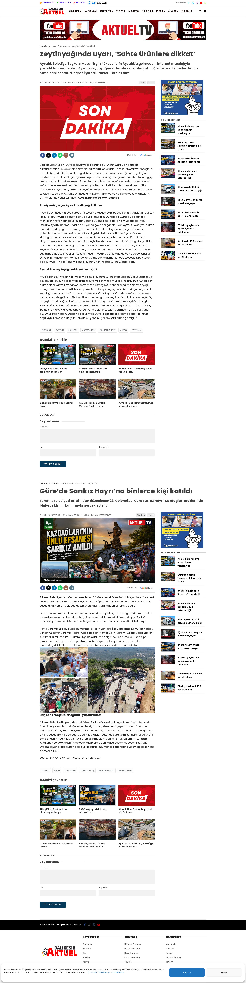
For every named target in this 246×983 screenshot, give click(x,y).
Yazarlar (170, 948)
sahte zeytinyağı (108, 330)
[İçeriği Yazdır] (71, 155)
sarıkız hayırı (126, 770)
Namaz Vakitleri (132, 948)
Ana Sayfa (171, 944)
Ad (42, 447)
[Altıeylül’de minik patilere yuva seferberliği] (168, 177)
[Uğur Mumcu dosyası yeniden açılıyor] (168, 205)
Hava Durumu (131, 953)
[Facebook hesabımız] (188, 2)
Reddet (224, 972)
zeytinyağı (137, 330)
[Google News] (146, 155)
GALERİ (48, 3)
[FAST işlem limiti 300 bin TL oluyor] (168, 259)
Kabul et (187, 972)
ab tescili (47, 330)
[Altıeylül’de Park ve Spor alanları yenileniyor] (58, 354)
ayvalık (60, 330)
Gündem (76, 11)
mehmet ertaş (88, 770)
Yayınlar (128, 961)
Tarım (162, 11)
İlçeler (148, 11)
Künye (169, 953)
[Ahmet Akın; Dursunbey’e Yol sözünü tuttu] (136, 354)
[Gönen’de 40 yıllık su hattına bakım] (58, 389)
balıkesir (74, 330)
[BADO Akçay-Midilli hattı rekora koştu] (168, 218)
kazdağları (71, 770)
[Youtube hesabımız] (201, 2)
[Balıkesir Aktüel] (52, 14)
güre (57, 770)
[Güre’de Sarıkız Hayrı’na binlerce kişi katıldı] (97, 354)
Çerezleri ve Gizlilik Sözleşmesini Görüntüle (106, 972)
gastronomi (89, 330)
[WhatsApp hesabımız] (205, 2)
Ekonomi (92, 11)
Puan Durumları (132, 957)
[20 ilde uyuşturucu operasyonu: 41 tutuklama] (168, 231)
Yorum (44, 426)
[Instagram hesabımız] (197, 2)
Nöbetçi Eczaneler (133, 944)
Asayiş (135, 11)
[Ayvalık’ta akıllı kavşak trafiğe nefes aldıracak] (136, 389)
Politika (108, 11)
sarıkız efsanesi (107, 770)
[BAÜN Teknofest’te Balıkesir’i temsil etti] (168, 164)
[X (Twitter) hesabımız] (193, 2)
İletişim (169, 961)
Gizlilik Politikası (173, 957)
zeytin (124, 330)
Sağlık (188, 11)
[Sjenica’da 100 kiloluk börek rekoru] (168, 247)
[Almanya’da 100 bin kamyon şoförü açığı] (168, 193)
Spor (122, 11)
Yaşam (174, 11)
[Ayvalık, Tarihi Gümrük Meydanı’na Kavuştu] (97, 389)
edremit (46, 770)
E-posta (104, 447)
